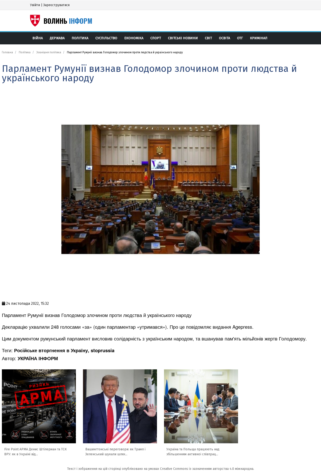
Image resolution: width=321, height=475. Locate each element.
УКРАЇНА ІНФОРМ (38, 358)
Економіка (133, 38)
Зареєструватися (56, 5)
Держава (57, 38)
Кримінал (258, 38)
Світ (208, 38)
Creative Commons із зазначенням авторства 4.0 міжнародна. (207, 469)
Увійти (35, 5)
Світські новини (183, 38)
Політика (80, 38)
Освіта (224, 38)
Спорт (155, 38)
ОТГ (240, 38)
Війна (37, 38)
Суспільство (106, 38)
